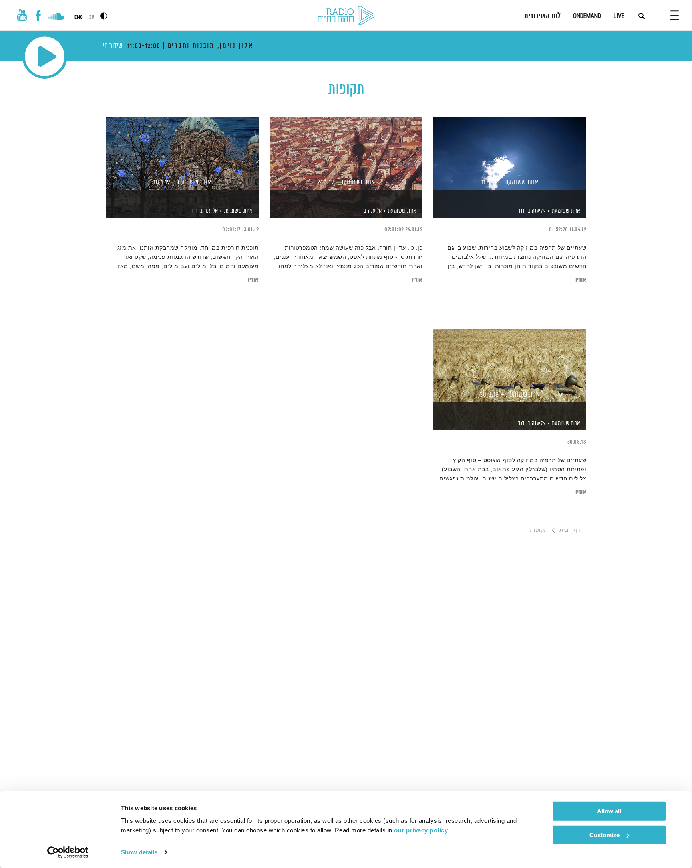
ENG (78, 17)
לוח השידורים (542, 16)
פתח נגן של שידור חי (44, 56)
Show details (139, 852)
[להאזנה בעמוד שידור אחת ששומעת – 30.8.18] (509, 365)
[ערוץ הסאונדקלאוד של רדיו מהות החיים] (56, 17)
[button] (674, 15)
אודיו (580, 280)
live (619, 16)
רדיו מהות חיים (346, 16)
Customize (604, 834)
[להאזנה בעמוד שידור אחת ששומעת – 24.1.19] (346, 153)
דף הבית (569, 530)
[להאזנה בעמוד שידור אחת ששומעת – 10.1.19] (182, 153)
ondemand (587, 16)
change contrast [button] (103, 15)
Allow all (609, 811)
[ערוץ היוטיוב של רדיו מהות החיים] (22, 15)
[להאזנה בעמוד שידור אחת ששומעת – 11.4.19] (509, 153)
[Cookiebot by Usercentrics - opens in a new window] (68, 852)
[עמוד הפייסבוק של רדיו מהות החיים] (38, 15)
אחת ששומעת (566, 211)
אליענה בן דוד (531, 211)
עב (91, 17)
